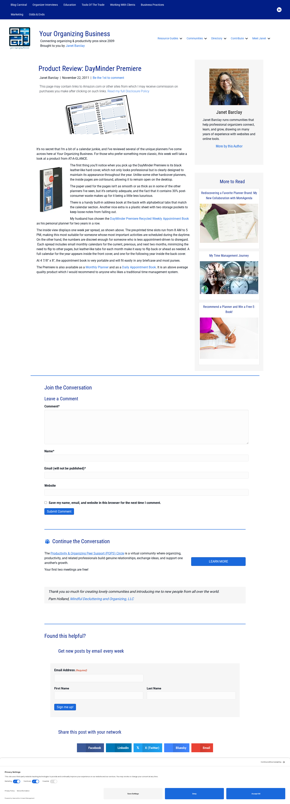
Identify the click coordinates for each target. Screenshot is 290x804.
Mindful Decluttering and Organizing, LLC (102, 599)
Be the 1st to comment (108, 78)
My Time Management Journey (229, 255)
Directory (216, 38)
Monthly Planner (97, 267)
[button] (53, 14)
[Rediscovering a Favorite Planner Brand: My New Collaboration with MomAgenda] (229, 223)
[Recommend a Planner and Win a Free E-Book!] (229, 338)
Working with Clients (122, 4)
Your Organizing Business (74, 34)
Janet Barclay (75, 46)
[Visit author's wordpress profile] (239, 154)
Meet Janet (259, 38)
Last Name (154, 688)
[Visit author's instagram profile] (221, 154)
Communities (195, 38)
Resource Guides (168, 38)
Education (70, 4)
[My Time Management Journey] (229, 278)
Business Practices (152, 4)
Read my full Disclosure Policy (128, 91)
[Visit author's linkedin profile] (233, 154)
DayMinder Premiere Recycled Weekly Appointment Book (149, 219)
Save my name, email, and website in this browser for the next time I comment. (105, 503)
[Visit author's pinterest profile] (227, 154)
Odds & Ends (37, 14)
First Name (61, 688)
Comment (52, 406)
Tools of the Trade (93, 4)
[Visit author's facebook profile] (215, 154)
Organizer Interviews (45, 4)
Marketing (17, 14)
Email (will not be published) (65, 468)
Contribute (237, 38)
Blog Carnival (19, 4)
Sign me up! (65, 707)
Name (49, 451)
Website (50, 485)
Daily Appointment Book (139, 267)
